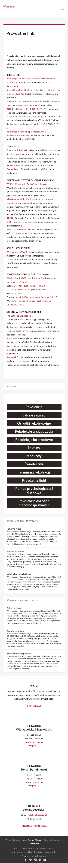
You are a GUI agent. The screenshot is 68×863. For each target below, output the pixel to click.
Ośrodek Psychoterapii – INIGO (29, 285)
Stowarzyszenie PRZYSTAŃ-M (21, 229)
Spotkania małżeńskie (17, 135)
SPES (9, 221)
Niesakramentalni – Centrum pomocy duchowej (29, 199)
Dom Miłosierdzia (21, 289)
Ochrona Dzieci (45, 848)
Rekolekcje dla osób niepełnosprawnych (26, 131)
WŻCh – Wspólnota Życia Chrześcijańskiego (28, 184)
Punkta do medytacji (24, 521)
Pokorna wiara (14, 528)
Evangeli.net (12, 169)
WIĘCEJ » (34, 746)
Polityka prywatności (44, 852)
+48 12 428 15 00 (34, 782)
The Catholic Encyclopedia (19, 315)
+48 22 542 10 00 (34, 742)
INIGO (9, 218)
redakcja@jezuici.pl (37, 814)
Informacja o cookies (22, 852)
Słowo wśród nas (14, 357)
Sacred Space (12, 346)
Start (16, 848)
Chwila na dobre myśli (17, 150)
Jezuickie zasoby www (17, 330)
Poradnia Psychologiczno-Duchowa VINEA (36, 297)
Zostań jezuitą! (28, 848)
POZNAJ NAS (34, 706)
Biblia (9, 338)
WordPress (34, 843)
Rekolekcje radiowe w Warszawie (22, 78)
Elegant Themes (35, 840)
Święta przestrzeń (15, 165)
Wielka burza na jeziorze (19, 574)
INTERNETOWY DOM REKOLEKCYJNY (26, 109)
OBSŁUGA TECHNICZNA (34, 826)
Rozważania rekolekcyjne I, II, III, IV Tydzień (27, 116)
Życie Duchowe (14, 259)
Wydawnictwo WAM (16, 251)
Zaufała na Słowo (15, 551)
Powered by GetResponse (34, 856)
